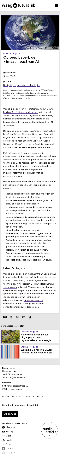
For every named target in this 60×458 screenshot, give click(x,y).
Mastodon (10, 427)
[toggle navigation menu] (56, 5)
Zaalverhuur (28, 397)
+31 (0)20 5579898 (15, 378)
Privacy (39, 397)
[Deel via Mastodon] (11, 317)
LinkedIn (10, 449)
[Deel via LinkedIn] (17, 317)
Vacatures (16, 397)
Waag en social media (16, 423)
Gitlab (9, 436)
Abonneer (10, 414)
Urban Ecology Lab (12, 54)
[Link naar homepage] (18, 5)
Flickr (8, 444)
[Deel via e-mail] (24, 317)
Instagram (10, 453)
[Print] (30, 317)
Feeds (9, 440)
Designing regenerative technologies (21, 85)
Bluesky (9, 432)
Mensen (5, 397)
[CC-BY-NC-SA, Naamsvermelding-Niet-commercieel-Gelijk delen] (51, 48)
